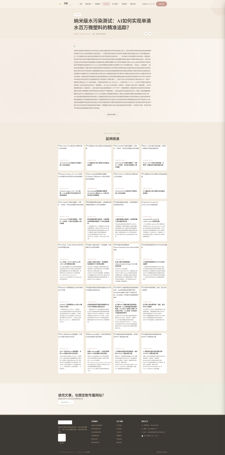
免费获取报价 (66, 402)
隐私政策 (159, 452)
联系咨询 (133, 4)
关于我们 (119, 425)
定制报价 (124, 4)
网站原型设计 (95, 435)
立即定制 (161, 4)
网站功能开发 (95, 442)
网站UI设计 (94, 439)
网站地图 (87, 452)
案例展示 (97, 4)
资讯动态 (106, 4)
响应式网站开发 (96, 429)
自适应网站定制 (96, 432)
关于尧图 (115, 4)
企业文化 (119, 432)
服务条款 (164, 452)
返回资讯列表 (112, 114)
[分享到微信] (145, 33)
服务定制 (88, 4)
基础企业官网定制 (96, 425)
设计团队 (119, 429)
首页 (81, 4)
